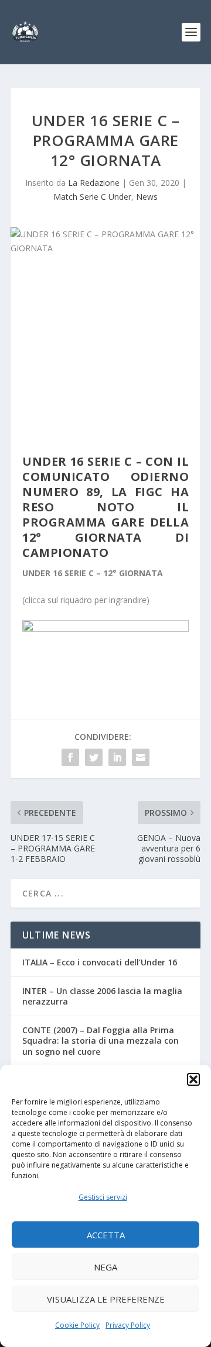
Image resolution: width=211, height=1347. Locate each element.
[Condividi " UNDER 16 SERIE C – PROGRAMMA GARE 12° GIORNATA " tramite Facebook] (70, 757)
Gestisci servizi (103, 1197)
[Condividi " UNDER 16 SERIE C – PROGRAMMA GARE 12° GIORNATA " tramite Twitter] (94, 757)
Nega (105, 1267)
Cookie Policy (77, 1325)
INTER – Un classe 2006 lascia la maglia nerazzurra (102, 996)
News (147, 196)
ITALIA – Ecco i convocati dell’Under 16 (99, 962)
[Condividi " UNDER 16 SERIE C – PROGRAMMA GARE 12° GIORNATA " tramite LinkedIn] (117, 757)
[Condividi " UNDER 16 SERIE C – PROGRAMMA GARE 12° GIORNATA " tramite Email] (140, 757)
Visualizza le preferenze (106, 1299)
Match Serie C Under (92, 196)
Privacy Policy (128, 1325)
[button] (193, 1079)
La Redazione (94, 182)
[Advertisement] (105, 358)
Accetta (106, 1235)
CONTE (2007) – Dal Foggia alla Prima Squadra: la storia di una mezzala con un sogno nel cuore (100, 1040)
